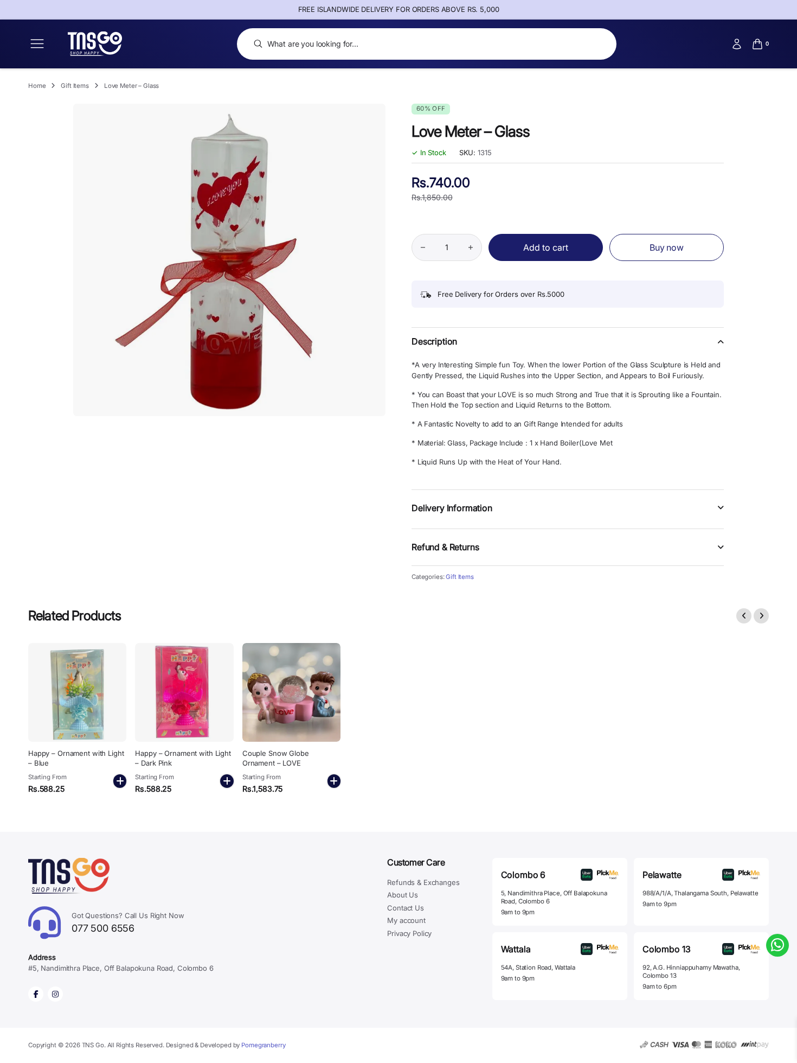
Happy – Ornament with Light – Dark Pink (183, 758)
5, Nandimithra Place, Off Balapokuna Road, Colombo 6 (554, 897)
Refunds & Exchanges (423, 882)
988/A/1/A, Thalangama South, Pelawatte (700, 893)
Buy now (667, 247)
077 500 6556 (128, 922)
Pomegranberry (263, 1045)
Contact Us (405, 907)
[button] (568, 348)
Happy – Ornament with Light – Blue (76, 758)
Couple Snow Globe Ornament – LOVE (275, 758)
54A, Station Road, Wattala (538, 967)
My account (406, 920)
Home (37, 86)
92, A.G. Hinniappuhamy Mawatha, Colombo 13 (691, 971)
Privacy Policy (409, 933)
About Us (402, 894)
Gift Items (75, 86)
